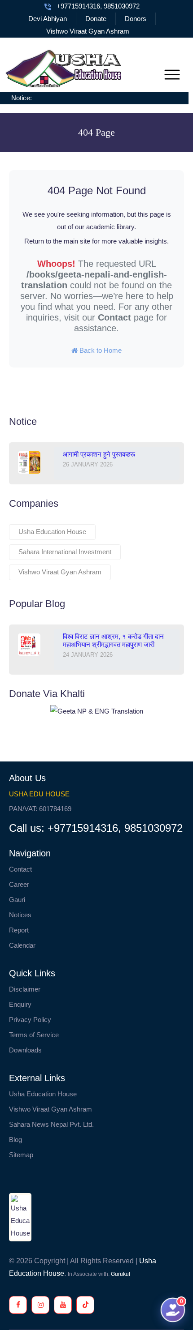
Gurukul (120, 1274)
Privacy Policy (30, 1019)
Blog (15, 1139)
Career (19, 884)
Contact (114, 317)
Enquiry (20, 1004)
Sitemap (21, 1155)
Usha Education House (52, 531)
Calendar (22, 945)
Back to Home (100, 350)
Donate (95, 18)
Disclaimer (24, 989)
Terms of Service (34, 1035)
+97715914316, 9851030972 (98, 6)
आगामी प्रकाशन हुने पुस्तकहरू (99, 454)
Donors (135, 18)
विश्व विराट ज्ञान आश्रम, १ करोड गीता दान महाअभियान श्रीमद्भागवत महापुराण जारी (113, 640)
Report (19, 930)
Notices (20, 915)
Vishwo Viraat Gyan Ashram (87, 31)
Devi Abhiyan (47, 18)
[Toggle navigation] (172, 74)
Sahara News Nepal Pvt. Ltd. (51, 1124)
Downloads (25, 1050)
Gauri (17, 899)
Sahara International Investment (64, 552)
